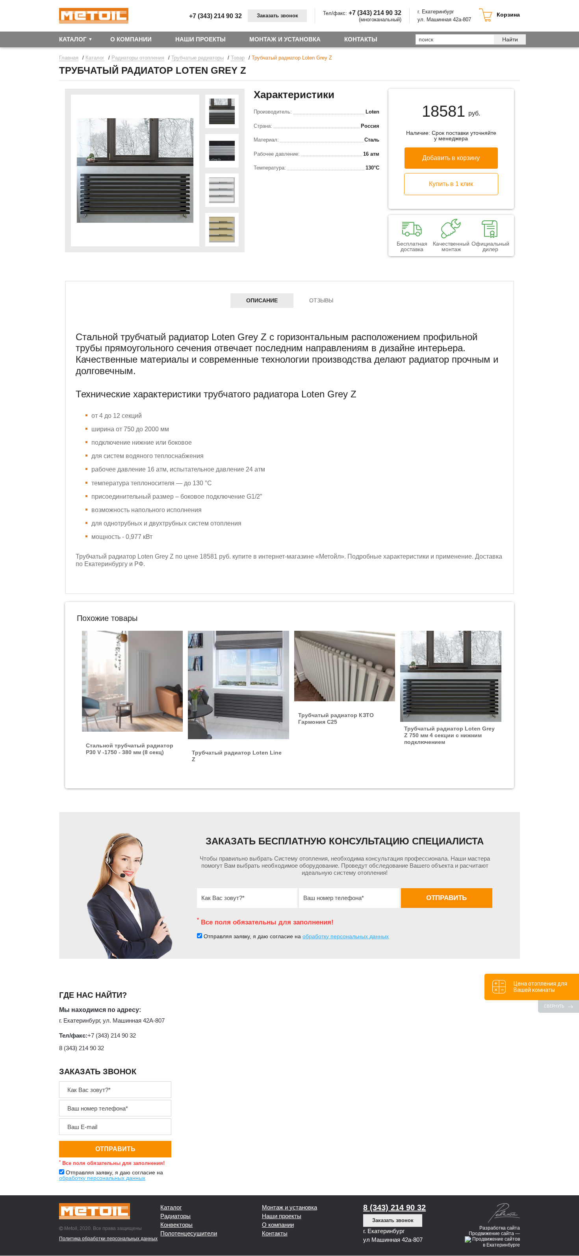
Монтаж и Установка (285, 39)
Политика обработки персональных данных (108, 1238)
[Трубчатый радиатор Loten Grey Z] (135, 170)
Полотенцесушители (188, 1233)
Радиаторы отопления (137, 58)
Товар (238, 58)
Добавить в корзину (451, 158)
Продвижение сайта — (494, 1233)
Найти (510, 39)
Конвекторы (176, 1224)
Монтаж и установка (289, 1207)
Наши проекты (200, 39)
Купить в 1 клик (451, 184)
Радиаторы (175, 1216)
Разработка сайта (499, 1228)
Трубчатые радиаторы (197, 58)
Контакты (360, 39)
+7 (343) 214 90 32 (215, 16)
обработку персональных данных (345, 936)
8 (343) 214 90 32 (81, 1048)
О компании (131, 39)
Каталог (73, 39)
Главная (68, 58)
